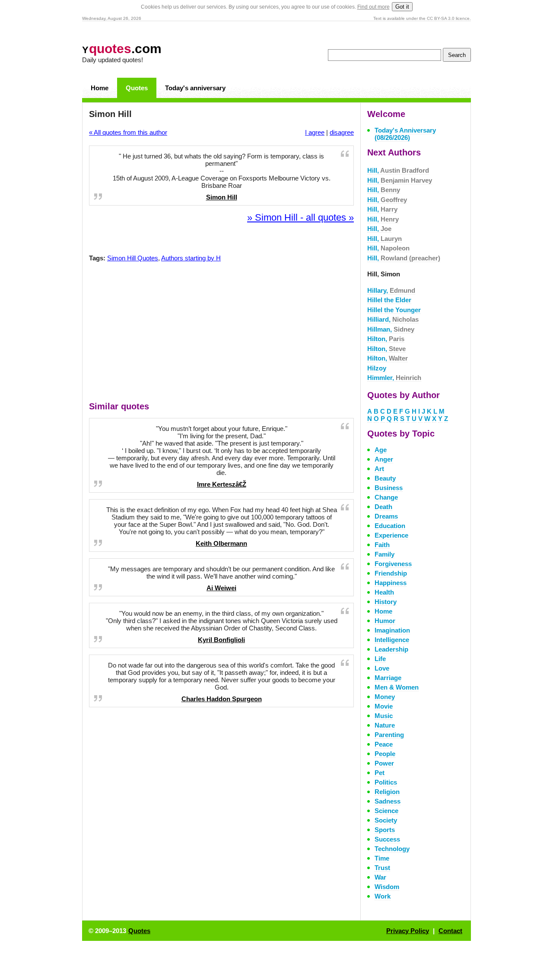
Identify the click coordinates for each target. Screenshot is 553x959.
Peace (384, 744)
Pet (380, 772)
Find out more (373, 7)
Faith (382, 544)
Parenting (389, 734)
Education (390, 525)
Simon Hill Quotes (132, 258)
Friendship (391, 573)
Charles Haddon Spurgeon (221, 699)
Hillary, (391, 290)
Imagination (392, 630)
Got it (402, 6)
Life (380, 658)
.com (122, 48)
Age (381, 449)
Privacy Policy (407, 930)
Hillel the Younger (394, 309)
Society (386, 820)
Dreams (386, 516)
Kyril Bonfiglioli (221, 639)
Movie (384, 706)
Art (379, 468)
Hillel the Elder (389, 300)
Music (384, 715)
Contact (450, 930)
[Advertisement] (221, 333)
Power (384, 763)
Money (385, 696)
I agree (314, 132)
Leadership (391, 649)
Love (382, 668)
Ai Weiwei (221, 588)
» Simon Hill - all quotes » (300, 217)
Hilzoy (376, 368)
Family (384, 554)
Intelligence (392, 639)
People (385, 753)
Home (99, 88)
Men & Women (397, 687)
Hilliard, (393, 319)
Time (382, 858)
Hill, (398, 170)
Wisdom (387, 886)
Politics (386, 782)
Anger (384, 459)
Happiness (391, 582)
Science (386, 810)
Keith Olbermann (221, 543)
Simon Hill (221, 197)
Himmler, (394, 377)
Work (383, 896)
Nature (385, 725)
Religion (387, 791)
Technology (392, 848)
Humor (385, 620)
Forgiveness (393, 563)
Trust (382, 867)
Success (387, 839)
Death (383, 506)
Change (386, 497)
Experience (391, 535)
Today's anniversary (195, 88)
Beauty (385, 478)
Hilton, (385, 338)
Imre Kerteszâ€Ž (221, 484)
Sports (385, 829)
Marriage (388, 677)
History (386, 601)
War (380, 877)
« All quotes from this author (128, 132)
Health (384, 592)
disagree (342, 132)
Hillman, (390, 329)
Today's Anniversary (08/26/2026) (405, 134)
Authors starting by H (191, 258)
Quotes (137, 88)
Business (389, 487)
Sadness (387, 801)
